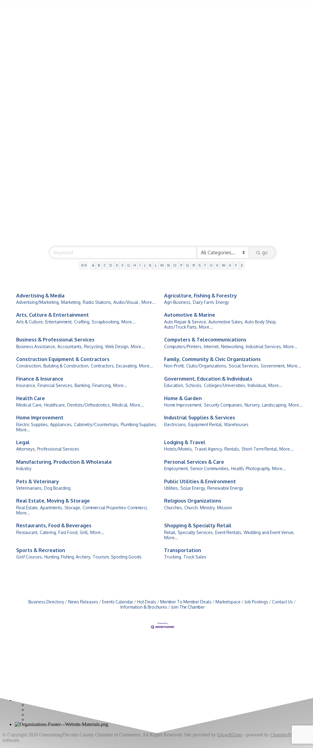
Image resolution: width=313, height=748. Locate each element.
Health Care (30, 398)
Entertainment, (58, 321)
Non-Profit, (174, 365)
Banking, (83, 385)
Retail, (170, 532)
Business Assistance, (36, 346)
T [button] (205, 265)
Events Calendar (117, 601)
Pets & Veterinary (37, 481)
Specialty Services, (196, 532)
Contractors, (103, 365)
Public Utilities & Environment (200, 481)
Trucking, (173, 556)
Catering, (48, 532)
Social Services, (244, 365)
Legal (23, 442)
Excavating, (127, 365)
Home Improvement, (183, 404)
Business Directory (46, 601)
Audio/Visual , (126, 302)
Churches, (173, 507)
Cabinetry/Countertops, (96, 424)
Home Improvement (40, 418)
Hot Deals (146, 601)
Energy (222, 302)
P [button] (181, 265)
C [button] (105, 265)
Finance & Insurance (39, 379)
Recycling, (94, 346)
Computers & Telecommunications (205, 340)
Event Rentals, (228, 532)
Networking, (232, 346)
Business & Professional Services (55, 340)
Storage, (72, 507)
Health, (237, 468)
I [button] (140, 265)
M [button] (162, 265)
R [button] (194, 265)
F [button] (122, 265)
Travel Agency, (208, 448)
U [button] (211, 265)
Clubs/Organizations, (206, 365)
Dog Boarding (57, 488)
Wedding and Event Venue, (269, 532)
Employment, (176, 468)
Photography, (258, 468)
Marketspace (228, 601)
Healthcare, (55, 404)
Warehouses (236, 424)
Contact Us (282, 601)
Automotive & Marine (189, 315)
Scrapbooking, (106, 321)
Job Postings (256, 601)
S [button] (200, 265)
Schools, (194, 385)
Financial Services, (55, 385)
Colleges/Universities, (225, 385)
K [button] (150, 265)
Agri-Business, (177, 302)
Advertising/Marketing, (38, 302)
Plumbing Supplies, (139, 424)
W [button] (223, 265)
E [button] (117, 265)
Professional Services (58, 448)
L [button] (156, 265)
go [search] (265, 252)
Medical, (120, 404)
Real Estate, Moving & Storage (53, 501)
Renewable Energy (225, 488)
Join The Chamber (188, 607)
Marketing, (71, 302)
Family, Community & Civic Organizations (212, 359)
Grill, (84, 532)
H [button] (135, 265)
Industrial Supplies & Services (199, 418)
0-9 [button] (84, 265)
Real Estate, (27, 507)
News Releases (83, 601)
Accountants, (70, 346)
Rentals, (232, 448)
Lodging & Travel (184, 442)
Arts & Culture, (30, 321)
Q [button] (187, 265)
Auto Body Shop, (260, 321)
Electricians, (175, 424)
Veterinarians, (29, 488)
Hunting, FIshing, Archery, (67, 556)
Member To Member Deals (186, 601)
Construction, (29, 365)
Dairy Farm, (203, 302)
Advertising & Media (40, 296)
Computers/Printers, (183, 346)
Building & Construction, (66, 365)
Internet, (211, 346)
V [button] (217, 265)
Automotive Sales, (225, 321)
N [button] (168, 265)
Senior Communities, (210, 468)
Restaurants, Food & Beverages (53, 525)
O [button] (174, 265)
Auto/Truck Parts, (180, 327)
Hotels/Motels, (178, 448)
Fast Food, (68, 532)
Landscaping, (274, 404)
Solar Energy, (193, 488)
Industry (23, 468)
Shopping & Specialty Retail (197, 525)
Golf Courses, (29, 556)
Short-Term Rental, (259, 448)
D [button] (110, 265)
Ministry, (207, 507)
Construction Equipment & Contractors (62, 359)
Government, (273, 365)
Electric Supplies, (32, 424)
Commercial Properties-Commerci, (115, 507)
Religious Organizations (192, 501)
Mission (224, 507)
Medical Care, (29, 404)
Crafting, (82, 321)
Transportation (182, 550)
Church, (191, 507)
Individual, (257, 385)
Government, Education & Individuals (208, 379)
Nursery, (252, 404)
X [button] (230, 265)
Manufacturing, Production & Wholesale (64, 462)
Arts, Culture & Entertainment (52, 315)
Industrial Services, (264, 346)
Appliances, (61, 424)
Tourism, (101, 556)
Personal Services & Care (194, 462)
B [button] (99, 265)
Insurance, (26, 385)
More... (149, 302)
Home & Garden (183, 398)
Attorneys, (26, 448)
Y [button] (236, 265)
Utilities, (171, 488)
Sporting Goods (126, 556)
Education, (174, 385)
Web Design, (117, 346)
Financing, (102, 385)
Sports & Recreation (40, 550)
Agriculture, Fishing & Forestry (200, 296)
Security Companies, (223, 404)
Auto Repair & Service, (185, 321)
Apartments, (51, 507)
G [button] (128, 265)
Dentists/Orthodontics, (89, 404)
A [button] (93, 265)
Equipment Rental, (205, 424)
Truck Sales (194, 556)
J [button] (144, 265)
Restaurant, (27, 532)
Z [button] (242, 265)
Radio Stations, (97, 302)
